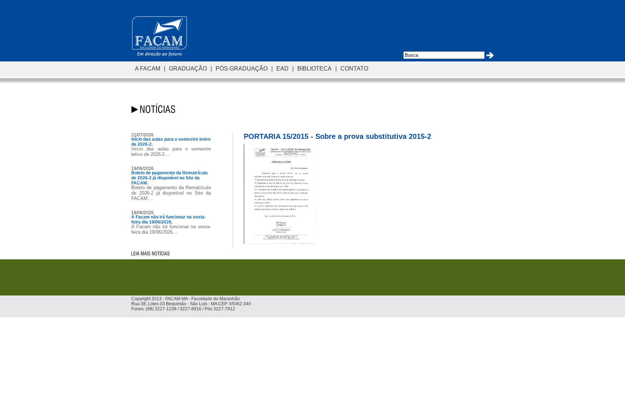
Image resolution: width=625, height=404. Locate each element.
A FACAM (147, 68)
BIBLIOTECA (314, 68)
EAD (282, 68)
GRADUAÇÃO (188, 68)
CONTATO (354, 68)
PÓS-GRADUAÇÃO (242, 68)
